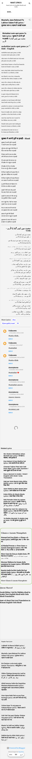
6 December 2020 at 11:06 (16, 333)
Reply (11, 339)
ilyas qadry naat (8, 323)
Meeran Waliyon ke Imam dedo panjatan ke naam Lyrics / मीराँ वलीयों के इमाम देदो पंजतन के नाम (15, 564)
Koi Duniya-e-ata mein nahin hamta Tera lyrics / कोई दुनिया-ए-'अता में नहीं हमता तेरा (13, 665)
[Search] (29, 3)
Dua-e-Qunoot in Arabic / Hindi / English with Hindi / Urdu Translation (16, 476)
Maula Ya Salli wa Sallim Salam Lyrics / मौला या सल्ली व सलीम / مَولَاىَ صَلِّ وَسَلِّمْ (13, 728)
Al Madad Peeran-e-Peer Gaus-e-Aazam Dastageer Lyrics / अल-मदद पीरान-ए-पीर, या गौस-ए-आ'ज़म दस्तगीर (14, 548)
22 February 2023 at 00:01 (16, 394)
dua (13, 320)
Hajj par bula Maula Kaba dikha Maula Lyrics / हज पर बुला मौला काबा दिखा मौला (15, 483)
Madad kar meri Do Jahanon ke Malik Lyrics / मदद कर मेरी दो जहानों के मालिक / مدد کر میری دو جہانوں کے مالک (16, 512)
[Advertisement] (16, 621)
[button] (29, 20)
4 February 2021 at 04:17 (15, 345)
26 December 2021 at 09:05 (16, 357)
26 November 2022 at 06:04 (17, 382)
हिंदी (16, 755)
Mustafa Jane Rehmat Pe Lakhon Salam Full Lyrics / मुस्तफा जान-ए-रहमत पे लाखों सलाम (13, 22)
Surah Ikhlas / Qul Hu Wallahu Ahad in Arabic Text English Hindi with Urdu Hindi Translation (15, 594)
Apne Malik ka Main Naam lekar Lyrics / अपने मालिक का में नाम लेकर (15, 489)
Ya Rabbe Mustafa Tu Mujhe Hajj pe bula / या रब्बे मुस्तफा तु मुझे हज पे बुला (16, 520)
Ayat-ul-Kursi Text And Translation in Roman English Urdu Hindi (15, 601)
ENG (10, 755)
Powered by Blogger (17, 748)
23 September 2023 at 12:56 (17, 406)
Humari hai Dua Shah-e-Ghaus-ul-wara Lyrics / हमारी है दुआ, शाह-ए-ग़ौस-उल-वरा (15, 539)
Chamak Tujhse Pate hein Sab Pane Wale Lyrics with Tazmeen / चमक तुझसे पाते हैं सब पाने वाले (16, 468)
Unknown (13, 331)
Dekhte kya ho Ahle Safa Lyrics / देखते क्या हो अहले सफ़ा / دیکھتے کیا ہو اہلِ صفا (13, 738)
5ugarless (21, 751)
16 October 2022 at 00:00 (16, 369)
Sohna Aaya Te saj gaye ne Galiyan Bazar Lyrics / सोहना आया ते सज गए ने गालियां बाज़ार (13, 708)
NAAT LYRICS (16, 3)
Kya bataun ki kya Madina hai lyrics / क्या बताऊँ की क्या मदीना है (15, 462)
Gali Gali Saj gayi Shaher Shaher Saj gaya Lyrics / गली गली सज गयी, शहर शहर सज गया (13, 718)
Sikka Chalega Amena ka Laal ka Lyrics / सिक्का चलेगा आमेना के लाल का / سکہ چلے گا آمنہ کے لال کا (13, 675)
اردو (21, 755)
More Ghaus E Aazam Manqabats (14, 581)
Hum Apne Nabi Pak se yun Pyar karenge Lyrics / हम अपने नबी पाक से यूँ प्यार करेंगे (13, 698)
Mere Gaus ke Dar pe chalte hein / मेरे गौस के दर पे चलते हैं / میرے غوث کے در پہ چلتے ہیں (15, 556)
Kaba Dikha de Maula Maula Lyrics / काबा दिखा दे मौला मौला (14, 495)
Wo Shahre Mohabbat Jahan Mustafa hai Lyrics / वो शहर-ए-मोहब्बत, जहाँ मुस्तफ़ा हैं (14, 456)
